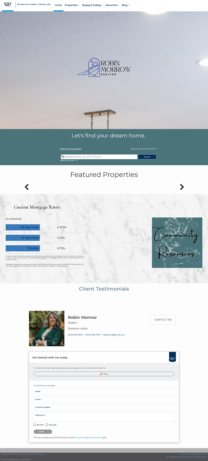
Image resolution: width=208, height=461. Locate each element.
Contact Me (163, 319)
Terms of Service (95, 438)
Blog (126, 7)
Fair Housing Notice (198, 457)
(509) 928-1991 (93, 334)
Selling (53, 425)
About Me (113, 7)
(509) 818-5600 (75, 334)
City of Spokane (177, 222)
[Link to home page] (7, 5)
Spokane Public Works (177, 229)
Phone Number (42, 407)
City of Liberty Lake (177, 245)
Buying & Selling (93, 7)
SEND (42, 432)
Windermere (39, 454)
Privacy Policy (79, 438)
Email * (38, 399)
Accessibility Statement (177, 457)
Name (38, 391)
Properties (73, 7)
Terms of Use (185, 454)
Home (58, 5)
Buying (40, 425)
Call (105, 374)
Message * (40, 415)
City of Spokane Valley (177, 237)
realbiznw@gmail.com (114, 334)
